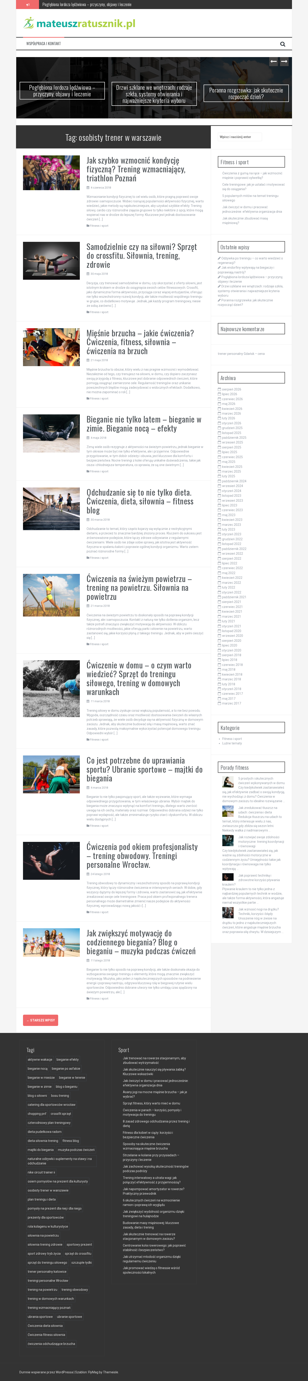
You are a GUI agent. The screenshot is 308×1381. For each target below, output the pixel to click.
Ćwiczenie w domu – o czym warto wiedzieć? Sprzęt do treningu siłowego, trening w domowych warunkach (139, 678)
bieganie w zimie (40, 1086)
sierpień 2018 (231, 655)
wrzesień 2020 (232, 635)
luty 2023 (228, 529)
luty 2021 (228, 621)
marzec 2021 (231, 616)
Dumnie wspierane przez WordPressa (46, 1372)
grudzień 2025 (232, 428)
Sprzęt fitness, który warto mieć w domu (151, 1103)
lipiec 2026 (229, 394)
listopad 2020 (231, 631)
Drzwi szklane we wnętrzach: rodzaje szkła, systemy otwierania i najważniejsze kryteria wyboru (112, 4)
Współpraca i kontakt (43, 43)
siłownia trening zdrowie (45, 1244)
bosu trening (60, 1095)
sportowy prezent (79, 1244)
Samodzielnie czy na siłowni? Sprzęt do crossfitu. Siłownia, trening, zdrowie (142, 255)
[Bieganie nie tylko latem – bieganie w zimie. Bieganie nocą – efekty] (51, 433)
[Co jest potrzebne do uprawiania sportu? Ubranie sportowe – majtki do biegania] (51, 774)
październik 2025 (234, 437)
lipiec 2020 (229, 645)
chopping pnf (37, 1113)
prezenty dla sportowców (46, 1217)
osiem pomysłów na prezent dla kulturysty (58, 1181)
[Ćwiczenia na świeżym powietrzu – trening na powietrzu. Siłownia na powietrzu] (51, 595)
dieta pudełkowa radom (45, 1132)
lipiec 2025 (229, 452)
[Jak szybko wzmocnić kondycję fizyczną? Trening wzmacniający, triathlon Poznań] (51, 172)
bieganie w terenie (72, 1077)
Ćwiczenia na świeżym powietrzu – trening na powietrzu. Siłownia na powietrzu (139, 587)
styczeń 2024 (231, 491)
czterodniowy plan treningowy (49, 1123)
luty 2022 (228, 587)
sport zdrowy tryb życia (44, 1253)
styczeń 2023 (231, 534)
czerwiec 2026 (232, 399)
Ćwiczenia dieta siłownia (45, 1326)
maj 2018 (228, 669)
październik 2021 (234, 597)
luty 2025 (228, 476)
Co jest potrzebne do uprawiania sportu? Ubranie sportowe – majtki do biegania (145, 769)
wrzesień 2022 (232, 553)
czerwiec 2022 (232, 568)
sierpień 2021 (231, 602)
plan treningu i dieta (42, 1199)
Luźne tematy (232, 743)
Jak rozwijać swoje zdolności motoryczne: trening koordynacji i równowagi (261, 841)
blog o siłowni (37, 1095)
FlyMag (93, 1372)
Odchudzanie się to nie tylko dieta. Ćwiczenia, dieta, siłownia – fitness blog (140, 501)
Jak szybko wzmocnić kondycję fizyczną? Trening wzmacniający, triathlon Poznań (136, 169)
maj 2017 (228, 698)
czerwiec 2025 (232, 457)
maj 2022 (228, 573)
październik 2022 (234, 549)
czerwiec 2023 (232, 510)
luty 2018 (228, 684)
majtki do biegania (41, 1150)
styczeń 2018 (231, 689)
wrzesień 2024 (232, 486)
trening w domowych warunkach (51, 1298)
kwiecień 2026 (232, 409)
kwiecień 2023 (232, 520)
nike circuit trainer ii (41, 1172)
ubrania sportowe (40, 1317)
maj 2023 (228, 515)
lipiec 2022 (229, 563)
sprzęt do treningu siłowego (47, 1262)
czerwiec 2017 (232, 693)
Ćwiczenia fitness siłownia (46, 1335)
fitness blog (70, 1141)
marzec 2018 (231, 679)
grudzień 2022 (232, 539)
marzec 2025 (231, 471)
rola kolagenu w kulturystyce (48, 1226)
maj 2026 (228, 404)
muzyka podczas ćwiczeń (76, 1150)
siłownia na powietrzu (43, 1235)
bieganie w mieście (41, 1077)
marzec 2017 (231, 703)
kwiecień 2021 (232, 611)
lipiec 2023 (229, 505)
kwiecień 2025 (232, 467)
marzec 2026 (231, 413)
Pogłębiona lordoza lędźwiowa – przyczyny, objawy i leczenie (62, 90)
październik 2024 (234, 481)
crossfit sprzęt (61, 1113)
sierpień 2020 (231, 640)
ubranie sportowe (69, 1317)
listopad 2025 (231, 433)
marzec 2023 (231, 525)
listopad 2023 (231, 495)
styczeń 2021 (231, 626)
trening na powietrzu (42, 1289)
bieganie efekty (68, 1059)
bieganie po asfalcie (66, 1068)
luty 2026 (228, 418)
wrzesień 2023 (232, 500)
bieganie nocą (38, 1068)
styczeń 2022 (231, 592)
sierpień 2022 (231, 558)
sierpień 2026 (231, 389)
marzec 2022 (231, 582)
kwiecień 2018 (232, 674)
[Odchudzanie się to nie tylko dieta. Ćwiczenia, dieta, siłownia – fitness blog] (51, 508)
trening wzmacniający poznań (49, 1307)
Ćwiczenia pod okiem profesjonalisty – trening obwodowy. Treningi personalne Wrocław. (142, 855)
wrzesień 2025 (232, 442)
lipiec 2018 (229, 660)
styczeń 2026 (231, 423)
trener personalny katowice (47, 1271)
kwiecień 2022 (232, 578)
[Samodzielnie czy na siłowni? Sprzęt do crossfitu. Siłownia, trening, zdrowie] (51, 260)
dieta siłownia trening (43, 1141)
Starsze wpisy (40, 1020)
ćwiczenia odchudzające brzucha (51, 1344)
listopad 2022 (231, 544)
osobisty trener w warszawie (48, 1190)
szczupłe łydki (81, 1262)
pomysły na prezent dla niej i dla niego (55, 1208)
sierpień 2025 (231, 447)
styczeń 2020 (231, 650)
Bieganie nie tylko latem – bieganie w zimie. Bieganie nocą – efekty (144, 423)
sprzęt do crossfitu (78, 1253)
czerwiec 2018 (232, 665)
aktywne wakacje (40, 1059)
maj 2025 (228, 462)
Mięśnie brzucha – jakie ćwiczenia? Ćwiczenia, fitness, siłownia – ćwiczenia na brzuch (140, 341)
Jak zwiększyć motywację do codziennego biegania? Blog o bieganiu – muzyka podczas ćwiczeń (141, 941)
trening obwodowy (75, 1289)
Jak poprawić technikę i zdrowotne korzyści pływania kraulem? (251, 880)
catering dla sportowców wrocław (52, 1104)
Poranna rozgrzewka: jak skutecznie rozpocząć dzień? (246, 93)
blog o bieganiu (66, 1086)
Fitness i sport (99, 225)
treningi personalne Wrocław (48, 1280)
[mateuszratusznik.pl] (79, 23)
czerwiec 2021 (232, 607)
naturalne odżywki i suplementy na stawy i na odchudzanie (60, 1161)
